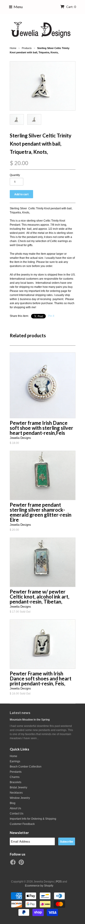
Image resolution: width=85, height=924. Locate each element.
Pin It (51, 316)
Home (13, 756)
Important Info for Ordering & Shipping (33, 818)
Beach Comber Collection (25, 766)
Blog (12, 803)
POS (59, 881)
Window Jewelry (20, 797)
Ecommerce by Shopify (39, 885)
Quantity (15, 175)
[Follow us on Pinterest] (22, 864)
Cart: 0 (71, 7)
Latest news (20, 712)
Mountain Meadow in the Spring (30, 719)
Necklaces (16, 792)
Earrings (15, 761)
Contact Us (16, 813)
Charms (14, 777)
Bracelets (15, 782)
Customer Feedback (22, 824)
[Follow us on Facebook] (13, 864)
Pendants (16, 771)
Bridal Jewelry (18, 787)
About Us (15, 808)
